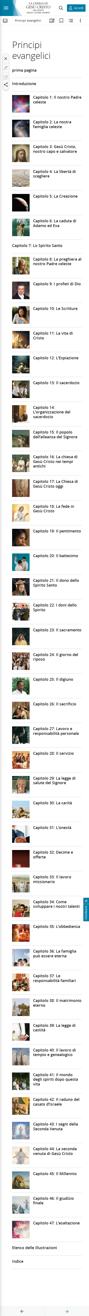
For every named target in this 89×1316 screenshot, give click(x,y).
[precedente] (22, 1311)
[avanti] (66, 1311)
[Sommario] (5, 20)
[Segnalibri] (61, 20)
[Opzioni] (80, 20)
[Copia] (6, 77)
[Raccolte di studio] (52, 20)
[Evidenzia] (6, 68)
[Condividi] (6, 84)
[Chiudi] (6, 58)
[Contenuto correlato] (71, 20)
